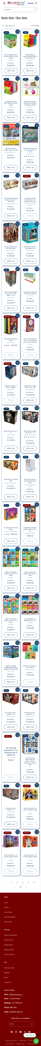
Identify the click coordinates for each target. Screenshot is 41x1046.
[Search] (35, 9)
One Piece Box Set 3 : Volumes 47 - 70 (11, 809)
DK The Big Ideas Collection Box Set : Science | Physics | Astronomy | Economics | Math (30, 761)
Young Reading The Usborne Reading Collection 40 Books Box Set (30, 56)
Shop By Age (8, 912)
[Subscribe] (31, 1024)
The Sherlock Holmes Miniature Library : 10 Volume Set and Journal (30, 200)
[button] (4, 3)
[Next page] (26, 887)
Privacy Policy (8, 940)
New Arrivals (8, 922)
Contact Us (7, 982)
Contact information (32, 1044)
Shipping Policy (9, 949)
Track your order (9, 968)
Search (6, 907)
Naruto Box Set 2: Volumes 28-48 (11, 480)
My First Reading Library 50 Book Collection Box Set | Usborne (11, 56)
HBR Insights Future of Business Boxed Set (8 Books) (30, 480)
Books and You (13, 1040)
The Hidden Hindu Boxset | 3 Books (11, 339)
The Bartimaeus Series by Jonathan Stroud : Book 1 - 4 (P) (30, 529)
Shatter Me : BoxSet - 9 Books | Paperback (11, 386)
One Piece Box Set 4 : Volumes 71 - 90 (11, 713)
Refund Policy (8, 945)
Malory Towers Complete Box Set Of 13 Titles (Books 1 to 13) (11, 293)
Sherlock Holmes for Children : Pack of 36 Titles (11, 149)
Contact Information (10, 935)
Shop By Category (10, 917)
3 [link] (22, 882)
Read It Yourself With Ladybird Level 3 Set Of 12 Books (11, 573)
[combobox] (20, 9)
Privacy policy (32, 1040)
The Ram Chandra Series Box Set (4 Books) (11, 247)
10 (20, 887)
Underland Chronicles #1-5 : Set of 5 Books (30, 666)
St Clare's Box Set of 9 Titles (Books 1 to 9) (30, 247)
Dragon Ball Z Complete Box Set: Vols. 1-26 (30, 386)
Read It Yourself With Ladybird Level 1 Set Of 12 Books (11, 620)
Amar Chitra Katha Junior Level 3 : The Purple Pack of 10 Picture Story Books (30, 340)
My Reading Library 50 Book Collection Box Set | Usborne (11, 103)
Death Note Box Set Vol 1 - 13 (11, 432)
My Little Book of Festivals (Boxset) (11, 528)
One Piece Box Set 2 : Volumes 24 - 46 (30, 713)
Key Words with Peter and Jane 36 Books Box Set (30, 293)
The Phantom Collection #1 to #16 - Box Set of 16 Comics (30, 150)
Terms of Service (9, 954)
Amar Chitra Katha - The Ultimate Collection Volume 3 (30, 856)
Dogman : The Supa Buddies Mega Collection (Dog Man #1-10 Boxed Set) (11, 667)
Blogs (6, 977)
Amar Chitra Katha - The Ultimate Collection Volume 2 (11, 856)
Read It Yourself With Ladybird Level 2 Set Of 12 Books (30, 573)
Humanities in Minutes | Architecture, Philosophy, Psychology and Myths (30, 103)
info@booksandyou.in (16, 994)
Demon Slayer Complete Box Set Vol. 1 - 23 (30, 432)
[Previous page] (5, 882)
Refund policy (23, 1040)
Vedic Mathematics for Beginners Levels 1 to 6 (30, 619)
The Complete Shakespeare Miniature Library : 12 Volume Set (11, 200)
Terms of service (10, 1044)
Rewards (31, 3)
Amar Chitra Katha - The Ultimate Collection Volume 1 (30, 809)
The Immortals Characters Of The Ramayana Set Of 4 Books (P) (11, 751)
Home (6, 902)
